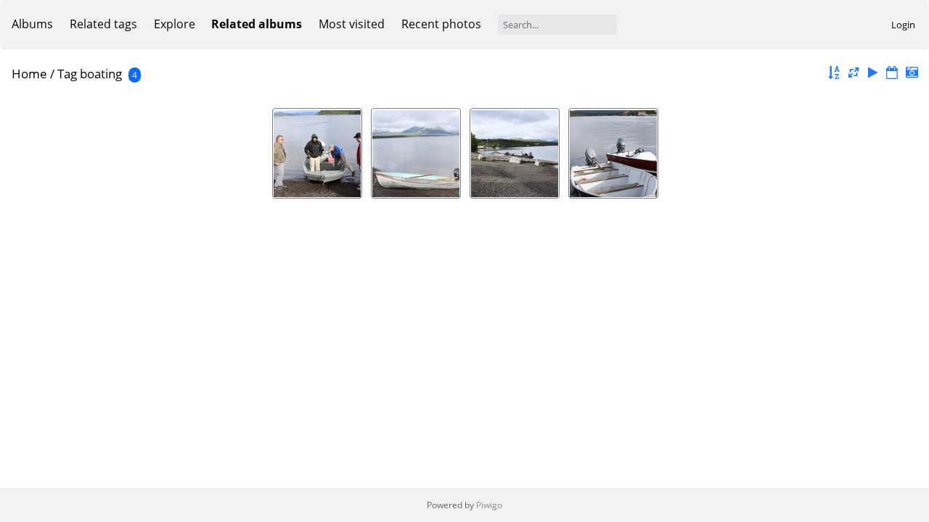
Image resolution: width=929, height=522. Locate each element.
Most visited (352, 24)
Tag (67, 73)
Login (903, 24)
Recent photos (441, 24)
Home (29, 73)
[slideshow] (873, 73)
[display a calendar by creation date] (911, 73)
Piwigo (489, 505)
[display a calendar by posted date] (892, 73)
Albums (32, 24)
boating (101, 73)
